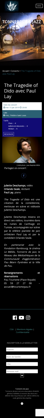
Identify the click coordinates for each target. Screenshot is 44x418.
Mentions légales (25, 329)
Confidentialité (22, 332)
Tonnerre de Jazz (21, 21)
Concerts (15, 71)
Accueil (5, 71)
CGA (12, 329)
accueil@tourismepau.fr (17, 286)
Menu (39, 6)
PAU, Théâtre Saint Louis (15, 115)
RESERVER (8, 134)
